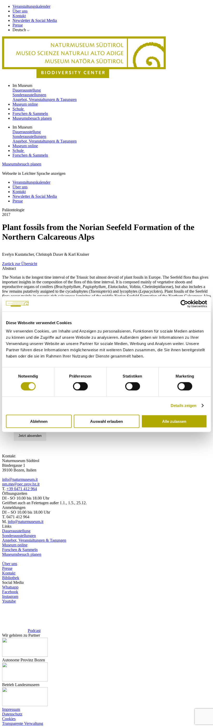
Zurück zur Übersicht (19, 263)
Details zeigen (183, 405)
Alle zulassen (174, 421)
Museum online (25, 104)
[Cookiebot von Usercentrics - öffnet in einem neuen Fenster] (184, 304)
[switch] (80, 386)
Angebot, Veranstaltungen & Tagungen (44, 99)
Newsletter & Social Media (34, 20)
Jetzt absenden (30, 436)
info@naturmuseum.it (20, 479)
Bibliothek (10, 578)
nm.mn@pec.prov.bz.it (20, 484)
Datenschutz (12, 714)
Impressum (11, 709)
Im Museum (22, 85)
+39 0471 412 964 (21, 489)
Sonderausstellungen (29, 95)
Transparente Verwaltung (22, 723)
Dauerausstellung (26, 90)
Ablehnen (39, 421)
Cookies (9, 719)
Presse (17, 25)
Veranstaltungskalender (31, 6)
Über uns (20, 11)
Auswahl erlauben (106, 421)
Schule (18, 109)
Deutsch (19, 30)
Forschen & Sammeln (30, 113)
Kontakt (19, 16)
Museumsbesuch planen (32, 118)
